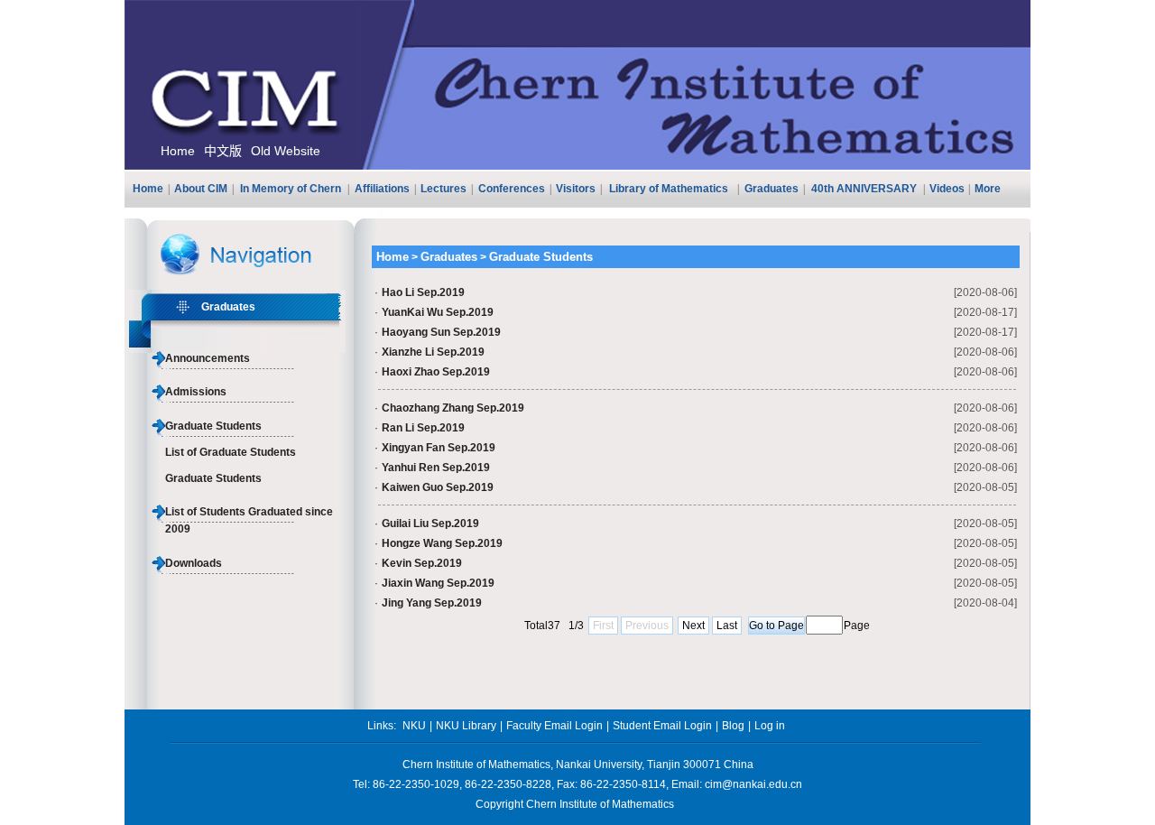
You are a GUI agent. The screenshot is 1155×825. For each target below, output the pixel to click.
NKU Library (466, 725)
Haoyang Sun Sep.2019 (441, 332)
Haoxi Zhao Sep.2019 (436, 372)
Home (178, 151)
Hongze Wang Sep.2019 (442, 543)
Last (726, 625)
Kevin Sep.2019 (422, 563)
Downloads (193, 563)
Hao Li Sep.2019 (423, 292)
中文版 (223, 151)
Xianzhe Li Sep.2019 (433, 352)
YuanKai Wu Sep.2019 (438, 312)
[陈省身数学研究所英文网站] (577, 166)
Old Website (285, 151)
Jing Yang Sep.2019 (432, 603)
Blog (733, 725)
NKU (414, 725)
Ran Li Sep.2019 (423, 428)
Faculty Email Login (554, 725)
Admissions (195, 391)
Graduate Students (213, 426)
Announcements (207, 358)
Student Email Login (662, 725)
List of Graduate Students (230, 452)
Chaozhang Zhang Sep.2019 (453, 408)
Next (693, 625)
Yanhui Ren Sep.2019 (436, 467)
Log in (769, 725)
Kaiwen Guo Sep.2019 (438, 487)
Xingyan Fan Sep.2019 (438, 447)
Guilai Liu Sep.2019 (430, 523)
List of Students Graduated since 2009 (249, 520)
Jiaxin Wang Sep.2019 (438, 583)
